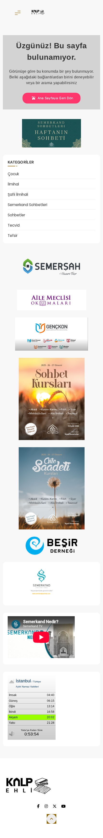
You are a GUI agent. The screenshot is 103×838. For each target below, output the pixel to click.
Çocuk (13, 173)
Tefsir (12, 235)
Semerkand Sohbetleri (27, 204)
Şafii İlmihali (18, 194)
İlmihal (13, 184)
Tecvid (14, 225)
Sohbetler (16, 215)
